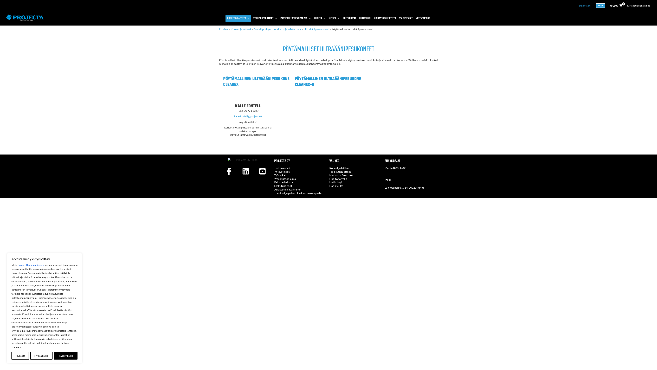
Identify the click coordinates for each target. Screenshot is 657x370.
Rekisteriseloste (283, 182)
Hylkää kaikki (41, 355)
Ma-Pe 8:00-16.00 (395, 168)
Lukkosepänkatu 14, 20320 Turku (404, 187)
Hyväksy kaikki (65, 355)
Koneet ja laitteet (339, 168)
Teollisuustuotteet (340, 171)
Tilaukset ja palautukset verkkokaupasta (297, 193)
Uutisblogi (335, 182)
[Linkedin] (245, 171)
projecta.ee (584, 5)
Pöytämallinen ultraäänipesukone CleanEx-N (328, 82)
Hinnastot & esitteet (341, 175)
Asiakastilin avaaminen (287, 189)
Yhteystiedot (282, 171)
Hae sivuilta (336, 185)
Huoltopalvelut (338, 178)
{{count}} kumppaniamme (31, 264)
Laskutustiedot (283, 185)
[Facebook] (229, 171)
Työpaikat (280, 175)
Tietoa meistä (282, 168)
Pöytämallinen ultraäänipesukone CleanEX (256, 82)
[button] (600, 5)
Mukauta (20, 355)
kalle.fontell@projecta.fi (248, 116)
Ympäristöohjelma (285, 178)
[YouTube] (262, 171)
